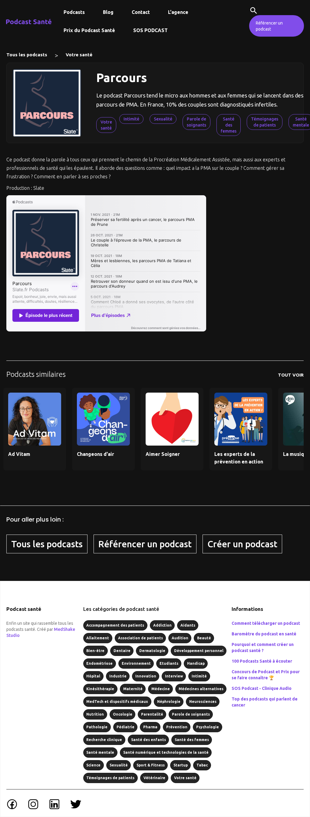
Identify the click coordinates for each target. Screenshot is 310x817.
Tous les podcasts (26, 54)
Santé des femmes (228, 125)
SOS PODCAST (150, 30)
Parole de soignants (196, 122)
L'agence (178, 12)
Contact (141, 12)
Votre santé (79, 54)
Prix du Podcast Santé (89, 30)
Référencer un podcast (269, 26)
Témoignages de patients (264, 122)
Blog (108, 12)
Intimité (131, 119)
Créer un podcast (242, 544)
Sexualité (163, 119)
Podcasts (74, 12)
